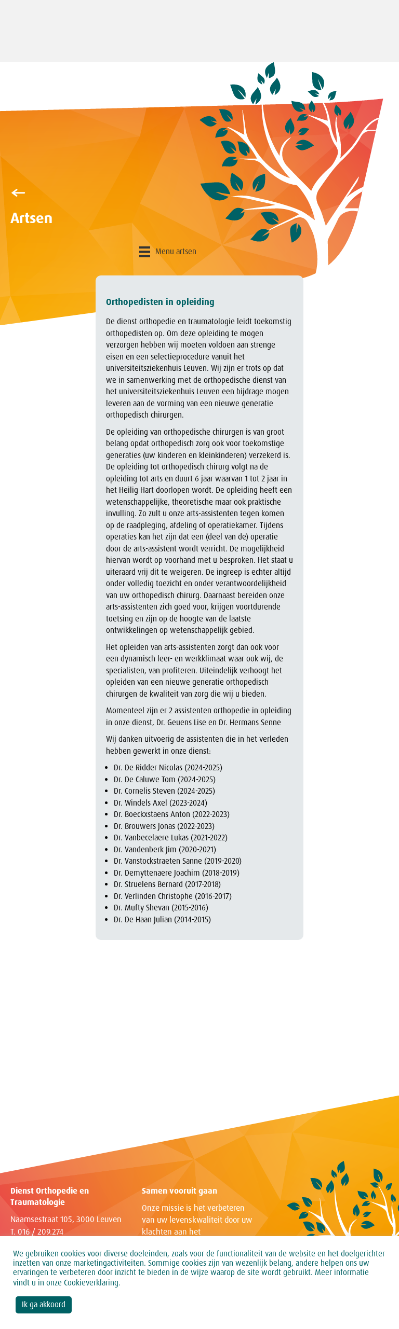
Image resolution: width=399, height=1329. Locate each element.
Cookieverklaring (91, 1283)
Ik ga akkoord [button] (43, 1304)
